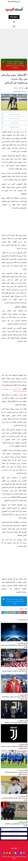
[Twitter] (21, 853)
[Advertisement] (14, 43)
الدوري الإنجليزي (22, 669)
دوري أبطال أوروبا (22, 643)
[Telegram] (15, 853)
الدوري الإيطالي (23, 720)
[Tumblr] (12, 853)
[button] (14, 21)
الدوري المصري (23, 770)
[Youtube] (7, 853)
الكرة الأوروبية (16, 91)
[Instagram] (18, 853)
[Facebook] (24, 853)
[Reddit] (10, 853)
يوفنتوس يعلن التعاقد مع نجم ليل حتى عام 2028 (16, 722)
